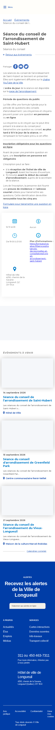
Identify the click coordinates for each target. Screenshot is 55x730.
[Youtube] (50, 696)
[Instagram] (16, 696)
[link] (7, 19)
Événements (21, 19)
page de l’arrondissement (22, 91)
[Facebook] (5, 696)
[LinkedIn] (27, 696)
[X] (39, 696)
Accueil (7, 19)
